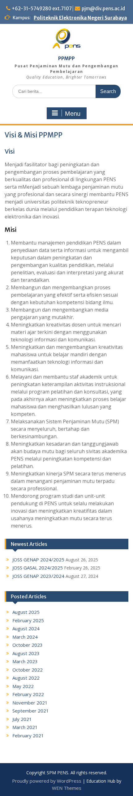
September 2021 (30, 711)
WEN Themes (66, 788)
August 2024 (26, 628)
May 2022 (23, 686)
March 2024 (25, 637)
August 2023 (26, 653)
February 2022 (28, 694)
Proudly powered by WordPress (46, 781)
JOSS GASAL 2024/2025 (37, 567)
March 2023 (25, 661)
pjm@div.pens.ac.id (103, 8)
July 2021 (22, 719)
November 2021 (30, 702)
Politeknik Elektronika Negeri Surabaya (80, 18)
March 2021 (25, 727)
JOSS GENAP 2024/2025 (38, 559)
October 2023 (27, 645)
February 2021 (28, 735)
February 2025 (28, 620)
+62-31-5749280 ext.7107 (42, 8)
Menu (72, 113)
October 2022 (27, 670)
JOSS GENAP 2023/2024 (38, 576)
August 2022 (26, 678)
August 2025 (26, 612)
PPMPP (66, 58)
